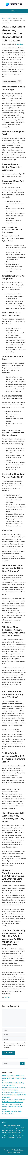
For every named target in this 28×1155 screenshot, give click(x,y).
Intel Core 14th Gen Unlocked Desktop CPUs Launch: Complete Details (12, 1106)
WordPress (17, 1152)
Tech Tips (9, 18)
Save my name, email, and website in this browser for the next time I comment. (15, 1045)
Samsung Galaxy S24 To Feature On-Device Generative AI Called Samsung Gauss (14, 1078)
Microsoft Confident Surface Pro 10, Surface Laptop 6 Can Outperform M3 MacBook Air (14, 1094)
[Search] (22, 1063)
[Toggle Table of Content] (18, 81)
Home (3, 18)
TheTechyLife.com (18, 1150)
